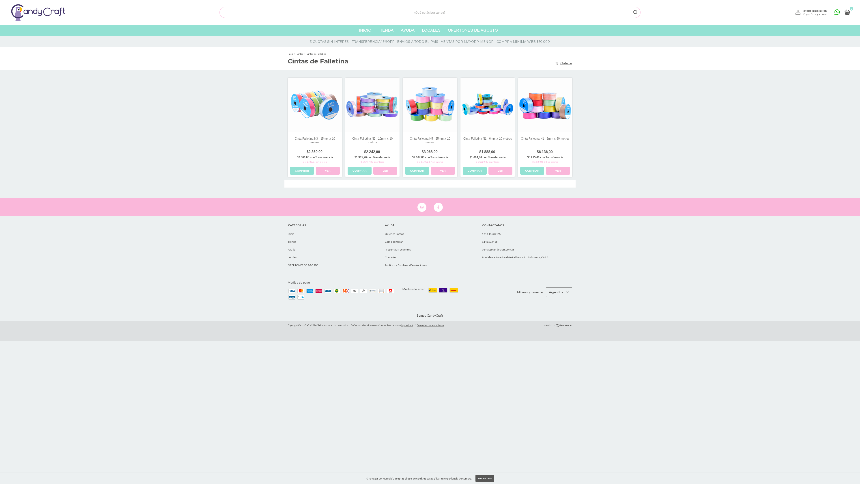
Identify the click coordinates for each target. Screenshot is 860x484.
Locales (431, 30)
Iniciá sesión (819, 10)
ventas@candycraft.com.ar (498, 249)
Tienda (386, 30)
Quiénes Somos (394, 234)
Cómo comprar (394, 241)
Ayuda (408, 30)
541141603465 (491, 234)
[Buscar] (635, 12)
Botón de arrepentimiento (430, 325)
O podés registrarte (815, 14)
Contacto (390, 257)
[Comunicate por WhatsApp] (837, 13)
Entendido (485, 478)
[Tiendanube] (558, 326)
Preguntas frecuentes (398, 249)
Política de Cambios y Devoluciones (406, 265)
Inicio (365, 30)
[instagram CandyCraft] (421, 207)
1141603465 (490, 241)
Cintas (300, 53)
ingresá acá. (407, 325)
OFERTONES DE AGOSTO (473, 30)
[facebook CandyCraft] (438, 207)
